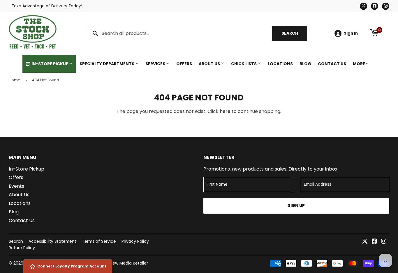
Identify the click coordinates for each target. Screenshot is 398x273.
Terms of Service (99, 241)
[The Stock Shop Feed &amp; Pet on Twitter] (365, 241)
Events (16, 186)
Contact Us (332, 64)
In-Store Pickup (50, 64)
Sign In (351, 33)
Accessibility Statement (52, 241)
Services (155, 64)
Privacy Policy (135, 241)
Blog (305, 64)
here (225, 111)
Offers (184, 64)
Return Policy (22, 248)
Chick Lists (244, 64)
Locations (280, 64)
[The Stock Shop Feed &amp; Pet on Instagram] (383, 241)
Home (14, 80)
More (359, 64)
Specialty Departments (107, 64)
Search (294, 33)
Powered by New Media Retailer (116, 263)
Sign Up (296, 205)
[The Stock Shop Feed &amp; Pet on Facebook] (374, 241)
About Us (210, 64)
